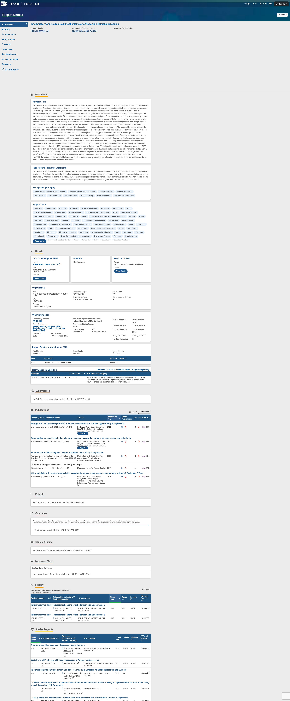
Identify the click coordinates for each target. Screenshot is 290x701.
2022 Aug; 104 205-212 (51, 427)
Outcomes (8, 49)
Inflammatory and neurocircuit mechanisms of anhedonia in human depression (68, 605)
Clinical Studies (10, 54)
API (255, 3)
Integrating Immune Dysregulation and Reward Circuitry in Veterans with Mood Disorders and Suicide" (78, 670)
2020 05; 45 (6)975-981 (53, 458)
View (83, 433)
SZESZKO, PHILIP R (73, 673)
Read (39, 241)
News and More (11, 59)
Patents (7, 44)
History (7, 64)
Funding (143, 673)
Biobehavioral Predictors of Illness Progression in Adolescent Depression (65, 660)
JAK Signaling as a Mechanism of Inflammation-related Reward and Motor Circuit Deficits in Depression (79, 697)
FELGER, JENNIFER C (72, 689)
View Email (39, 278)
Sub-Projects (10, 34)
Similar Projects (12, 69)
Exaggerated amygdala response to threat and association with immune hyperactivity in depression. (78, 423)
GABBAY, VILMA (71, 663)
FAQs (247, 3)
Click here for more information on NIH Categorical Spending (123, 370)
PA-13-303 (37, 321)
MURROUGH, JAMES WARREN (45, 264)
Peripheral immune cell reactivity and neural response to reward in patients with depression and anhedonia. (81, 438)
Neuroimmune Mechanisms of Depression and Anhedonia (58, 645)
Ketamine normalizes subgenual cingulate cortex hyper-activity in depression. (67, 452)
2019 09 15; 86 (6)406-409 (50, 468)
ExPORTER (266, 3)
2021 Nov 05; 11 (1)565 (50, 441)
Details (7, 29)
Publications (10, 39)
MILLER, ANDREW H (73, 693)
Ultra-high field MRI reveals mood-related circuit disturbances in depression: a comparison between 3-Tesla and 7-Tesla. (87, 473)
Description (9, 24)
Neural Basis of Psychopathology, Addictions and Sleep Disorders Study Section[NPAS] (49, 328)
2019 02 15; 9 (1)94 (48, 476)
